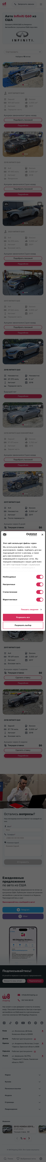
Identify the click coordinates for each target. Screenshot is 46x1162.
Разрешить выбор (23, 625)
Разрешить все (23, 617)
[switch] (39, 584)
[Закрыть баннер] (42, 534)
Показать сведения (30, 609)
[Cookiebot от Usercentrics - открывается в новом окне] (27, 534)
